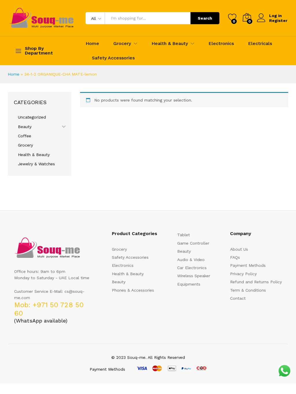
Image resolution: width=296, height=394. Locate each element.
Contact (238, 298)
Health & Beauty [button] (169, 43)
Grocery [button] (122, 43)
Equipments (188, 284)
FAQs (235, 257)
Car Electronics (192, 267)
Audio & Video (191, 259)
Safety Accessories (113, 58)
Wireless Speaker (193, 275)
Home (92, 43)
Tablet (183, 234)
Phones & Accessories (133, 290)
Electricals (260, 43)
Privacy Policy (243, 273)
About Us (239, 249)
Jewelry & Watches (36, 164)
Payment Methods (248, 265)
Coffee (24, 136)
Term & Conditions (248, 290)
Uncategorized (32, 117)
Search (205, 18)
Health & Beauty (34, 154)
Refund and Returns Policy (256, 281)
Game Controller (193, 243)
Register (278, 20)
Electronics (221, 43)
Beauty (25, 126)
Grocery (25, 145)
